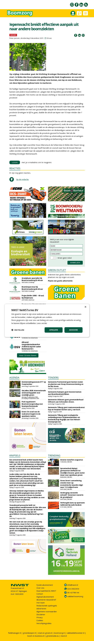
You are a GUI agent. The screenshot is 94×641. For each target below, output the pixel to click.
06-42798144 (73, 592)
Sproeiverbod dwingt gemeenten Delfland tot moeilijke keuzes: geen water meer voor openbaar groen (72, 471)
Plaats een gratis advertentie (60, 281)
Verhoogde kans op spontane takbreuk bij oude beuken (72, 504)
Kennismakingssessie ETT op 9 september (34, 383)
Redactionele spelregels (46, 605)
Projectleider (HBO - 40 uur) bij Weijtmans (33, 296)
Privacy (39, 617)
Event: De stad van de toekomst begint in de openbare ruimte (31, 413)
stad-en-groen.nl (45, 633)
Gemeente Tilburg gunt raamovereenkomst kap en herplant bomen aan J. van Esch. (66, 408)
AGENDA (14, 377)
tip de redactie (22, 179)
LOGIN (15, 162)
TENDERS (53, 377)
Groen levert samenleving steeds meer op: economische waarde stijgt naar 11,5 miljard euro (71, 483)
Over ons (40, 588)
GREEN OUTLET (57, 270)
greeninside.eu (52, 636)
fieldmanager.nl (14, 633)
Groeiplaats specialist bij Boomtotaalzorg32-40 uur (32, 279)
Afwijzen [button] (53, 330)
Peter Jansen (14, 38)
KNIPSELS (14, 455)
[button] (17, 330)
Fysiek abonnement (44, 585)
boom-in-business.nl (35, 636)
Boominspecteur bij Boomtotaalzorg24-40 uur (32, 288)
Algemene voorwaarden (46, 611)
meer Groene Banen (27, 355)
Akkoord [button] (73, 330)
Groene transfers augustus (71, 460)
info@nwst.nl (72, 585)
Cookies (39, 620)
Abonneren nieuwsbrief (46, 599)
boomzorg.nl (59, 633)
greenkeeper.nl (29, 633)
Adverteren (41, 608)
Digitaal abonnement (45, 596)
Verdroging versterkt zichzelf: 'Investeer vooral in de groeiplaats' (71, 495)
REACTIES (14, 168)
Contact (39, 594)
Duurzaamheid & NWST (46, 591)
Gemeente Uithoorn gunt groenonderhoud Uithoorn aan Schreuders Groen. (65, 400)
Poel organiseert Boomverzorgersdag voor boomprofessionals (32, 404)
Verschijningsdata (43, 623)
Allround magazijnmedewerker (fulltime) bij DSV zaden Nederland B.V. (31, 345)
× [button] (85, 307)
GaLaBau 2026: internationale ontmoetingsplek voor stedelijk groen (34, 392)
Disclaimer (40, 614)
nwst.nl (64, 636)
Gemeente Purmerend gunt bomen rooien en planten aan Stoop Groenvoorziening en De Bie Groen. (65, 384)
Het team (40, 602)
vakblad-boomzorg (75, 596)
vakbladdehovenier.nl (75, 633)
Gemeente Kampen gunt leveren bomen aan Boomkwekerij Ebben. (64, 393)
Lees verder (42, 323)
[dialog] (47, 320)
